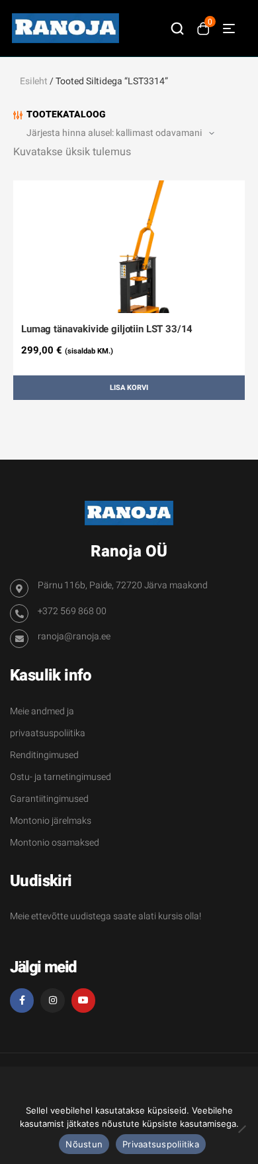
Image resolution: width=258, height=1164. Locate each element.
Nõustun (84, 1144)
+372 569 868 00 (72, 611)
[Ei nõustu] (241, 1128)
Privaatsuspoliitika (160, 1144)
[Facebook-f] (22, 1000)
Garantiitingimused (49, 799)
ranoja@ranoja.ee (74, 636)
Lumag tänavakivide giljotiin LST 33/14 (107, 329)
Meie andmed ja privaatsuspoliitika (47, 722)
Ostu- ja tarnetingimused (60, 777)
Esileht (34, 81)
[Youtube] (83, 1000)
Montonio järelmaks (50, 821)
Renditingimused (44, 755)
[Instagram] (52, 1000)
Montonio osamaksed (54, 843)
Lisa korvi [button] (129, 387)
